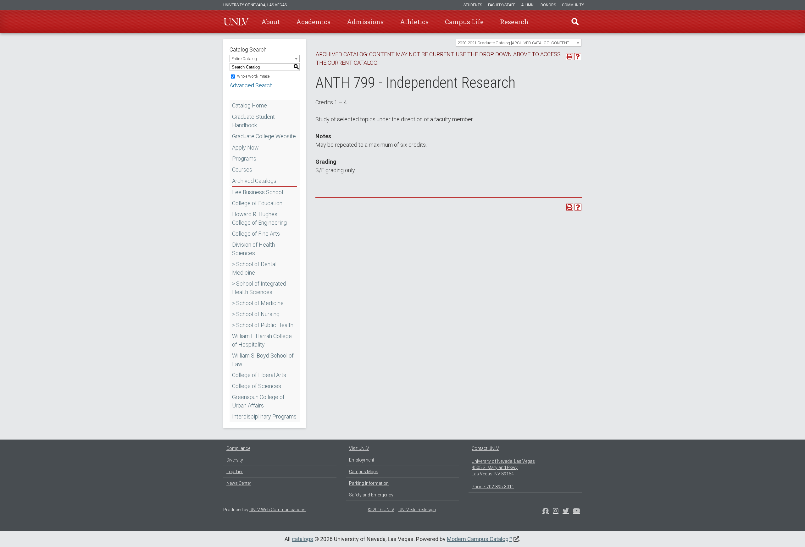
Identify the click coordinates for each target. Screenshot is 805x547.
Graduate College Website (264, 136)
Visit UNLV (359, 448)
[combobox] (518, 42)
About (270, 22)
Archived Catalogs (254, 181)
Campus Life (464, 22)
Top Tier (234, 471)
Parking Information (369, 483)
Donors (548, 5)
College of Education (257, 203)
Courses (242, 169)
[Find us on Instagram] (565, 511)
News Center (238, 483)
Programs (244, 158)
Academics (313, 22)
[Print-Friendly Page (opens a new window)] (569, 56)
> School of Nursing (256, 314)
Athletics (414, 22)
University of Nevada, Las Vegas (255, 5)
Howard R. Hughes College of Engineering (259, 218)
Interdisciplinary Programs (264, 416)
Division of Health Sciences (253, 248)
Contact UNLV (485, 448)
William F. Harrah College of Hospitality (262, 340)
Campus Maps (363, 471)
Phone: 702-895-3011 (493, 486)
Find (575, 21)
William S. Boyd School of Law (263, 359)
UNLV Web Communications (277, 509)
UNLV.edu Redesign (417, 509)
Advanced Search (251, 85)
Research (514, 22)
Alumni (528, 5)
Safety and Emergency (371, 494)
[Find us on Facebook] (545, 511)
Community (573, 5)
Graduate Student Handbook (253, 121)
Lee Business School (257, 192)
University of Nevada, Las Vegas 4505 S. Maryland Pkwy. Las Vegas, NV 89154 (503, 467)
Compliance (238, 448)
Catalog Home (249, 105)
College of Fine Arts (256, 233)
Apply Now (245, 147)
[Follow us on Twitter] (555, 511)
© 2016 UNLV (381, 509)
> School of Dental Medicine (254, 268)
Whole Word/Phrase (253, 76)
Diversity (234, 459)
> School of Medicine (258, 303)
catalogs (302, 539)
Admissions (365, 22)
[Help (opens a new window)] (577, 56)
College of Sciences (256, 386)
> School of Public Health (262, 325)
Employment (361, 459)
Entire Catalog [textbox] (244, 58)
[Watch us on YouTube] (576, 511)
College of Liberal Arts (259, 375)
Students (473, 5)
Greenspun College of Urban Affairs (258, 401)
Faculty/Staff (501, 5)
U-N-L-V (236, 21)
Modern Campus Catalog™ (479, 539)
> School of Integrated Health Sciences (259, 287)
